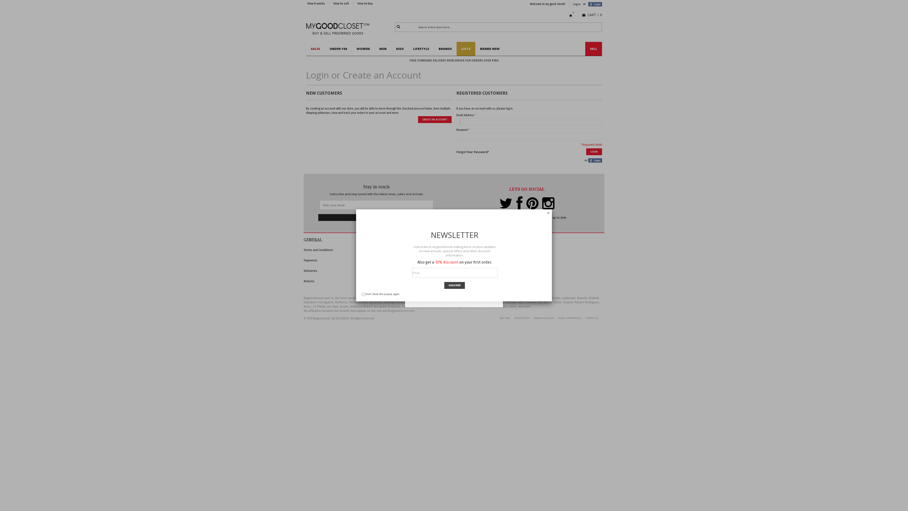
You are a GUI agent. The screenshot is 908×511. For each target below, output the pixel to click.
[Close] (548, 213)
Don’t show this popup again (382, 294)
